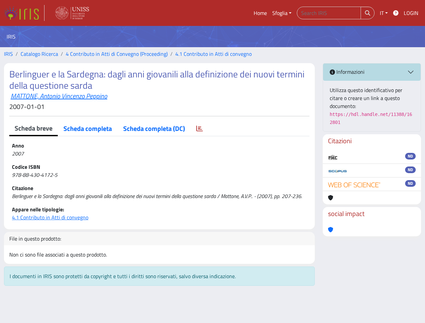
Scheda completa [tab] (87, 128)
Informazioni (350, 72)
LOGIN (411, 13)
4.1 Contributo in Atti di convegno (213, 54)
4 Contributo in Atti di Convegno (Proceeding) (117, 54)
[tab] (200, 129)
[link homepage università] (72, 13)
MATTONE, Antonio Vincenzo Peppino (59, 96)
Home (260, 13)
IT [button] (382, 13)
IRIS (8, 54)
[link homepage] (24, 13)
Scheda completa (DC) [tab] (154, 128)
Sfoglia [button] (280, 13)
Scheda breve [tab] (33, 128)
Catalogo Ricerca (39, 54)
